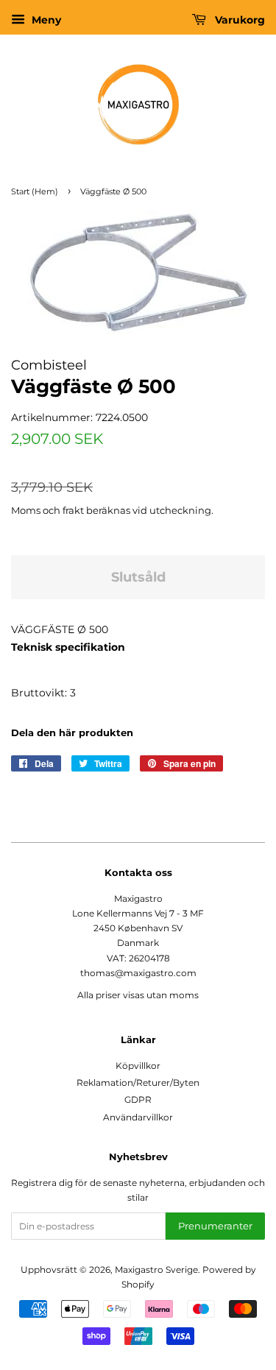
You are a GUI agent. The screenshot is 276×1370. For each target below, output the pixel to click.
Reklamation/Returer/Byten (138, 1082)
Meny (45, 20)
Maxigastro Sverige (156, 1269)
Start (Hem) (34, 192)
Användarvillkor (138, 1117)
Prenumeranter (215, 1226)
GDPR (138, 1099)
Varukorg (238, 20)
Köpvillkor (138, 1065)
